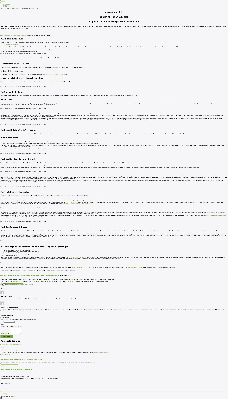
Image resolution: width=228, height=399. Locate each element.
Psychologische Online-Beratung (16, 283)
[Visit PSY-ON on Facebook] (3, 389)
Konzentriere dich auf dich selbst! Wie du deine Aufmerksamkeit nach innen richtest (21, 359)
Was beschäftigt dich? (5, 333)
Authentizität (14, 284)
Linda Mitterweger (53, 275)
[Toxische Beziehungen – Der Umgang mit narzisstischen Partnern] (11, 344)
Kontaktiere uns (6, 6)
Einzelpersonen (32, 281)
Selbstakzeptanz (29, 284)
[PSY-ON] (2, 1)
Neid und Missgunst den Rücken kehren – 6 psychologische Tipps (16, 369)
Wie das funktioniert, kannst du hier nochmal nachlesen (59, 181)
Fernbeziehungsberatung (71, 281)
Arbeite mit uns (6, 5)
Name (2, 321)
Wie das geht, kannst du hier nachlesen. (77, 257)
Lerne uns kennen (6, 4)
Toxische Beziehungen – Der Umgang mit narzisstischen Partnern (16, 350)
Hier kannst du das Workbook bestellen (9, 44)
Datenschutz (5, 394)
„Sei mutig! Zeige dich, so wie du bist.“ (79, 267)
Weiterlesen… (106, 352)
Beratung (7, 283)
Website (2, 324)
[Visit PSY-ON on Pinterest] (3, 387)
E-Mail (2, 323)
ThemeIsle (12, 396)
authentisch (8, 284)
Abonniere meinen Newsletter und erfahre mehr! (12, 326)
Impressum (5, 393)
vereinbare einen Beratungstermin (83, 203)
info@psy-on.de (7, 383)
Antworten (3, 301)
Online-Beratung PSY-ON (18, 281)
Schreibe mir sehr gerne (68, 203)
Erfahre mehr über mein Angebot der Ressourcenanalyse (65, 119)
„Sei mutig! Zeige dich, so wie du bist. (50, 74)
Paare (38, 281)
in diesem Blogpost (56, 81)
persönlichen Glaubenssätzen (60, 195)
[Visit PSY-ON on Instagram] (3, 386)
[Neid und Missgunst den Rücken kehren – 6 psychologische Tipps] (9, 364)
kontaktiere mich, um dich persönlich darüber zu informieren (93, 119)
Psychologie (23, 284)
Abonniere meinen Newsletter (135, 267)
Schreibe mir (56, 270)
